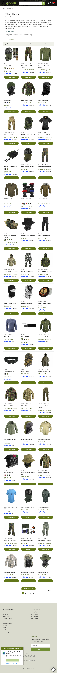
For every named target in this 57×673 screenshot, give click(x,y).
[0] (53, 3)
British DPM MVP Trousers (10, 540)
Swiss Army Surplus (25, 504)
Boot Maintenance (35, 616)
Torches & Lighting (35, 609)
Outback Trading (42, 132)
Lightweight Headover (9, 65)
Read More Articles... (35, 621)
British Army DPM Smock (10, 405)
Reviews (5, 625)
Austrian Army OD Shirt (43, 336)
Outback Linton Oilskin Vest (44, 134)
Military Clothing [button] (11, 31)
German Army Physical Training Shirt (11, 507)
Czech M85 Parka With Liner (44, 201)
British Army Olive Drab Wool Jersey (44, 66)
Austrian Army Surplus (43, 334)
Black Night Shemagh (43, 100)
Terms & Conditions (7, 621)
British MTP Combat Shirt (27, 405)
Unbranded (6, 98)
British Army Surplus (26, 63)
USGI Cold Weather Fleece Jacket (10, 440)
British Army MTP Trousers (10, 134)
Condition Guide (6, 616)
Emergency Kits (34, 614)
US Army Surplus (8, 437)
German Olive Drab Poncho (44, 371)
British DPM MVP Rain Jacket (45, 271)
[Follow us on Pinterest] (28, 656)
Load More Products (28, 588)
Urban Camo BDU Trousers (27, 271)
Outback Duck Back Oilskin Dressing (44, 304)
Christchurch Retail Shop (8, 609)
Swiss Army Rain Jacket (43, 507)
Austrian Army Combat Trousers (43, 406)
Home (4, 8)
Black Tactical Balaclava (10, 303)
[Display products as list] (51, 43)
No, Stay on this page (11, 663)
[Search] (43, 3)
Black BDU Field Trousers (44, 235)
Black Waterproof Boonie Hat (28, 235)
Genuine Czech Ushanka (26, 439)
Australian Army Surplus (44, 437)
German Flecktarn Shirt (43, 472)
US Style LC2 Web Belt (9, 371)
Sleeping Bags (34, 611)
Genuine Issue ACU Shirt (9, 572)
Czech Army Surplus (8, 198)
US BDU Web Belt (25, 336)
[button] (53, 669)
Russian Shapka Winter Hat (27, 572)
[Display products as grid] (49, 43)
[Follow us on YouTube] (31, 656)
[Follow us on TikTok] (34, 656)
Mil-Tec (5, 63)
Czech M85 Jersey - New (9, 201)
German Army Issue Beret (27, 201)
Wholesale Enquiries (7, 623)
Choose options (11, 77)
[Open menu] (3, 3)
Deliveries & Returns (7, 618)
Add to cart (45, 111)
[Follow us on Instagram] (26, 656)
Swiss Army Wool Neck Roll (27, 507)
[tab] (28, 31)
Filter (8, 43)
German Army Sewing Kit (27, 540)
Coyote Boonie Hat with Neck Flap (28, 473)
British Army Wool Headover (27, 166)
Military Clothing (10, 8)
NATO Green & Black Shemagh (28, 134)
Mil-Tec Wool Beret (8, 472)
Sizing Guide (5, 614)
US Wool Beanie (7, 100)
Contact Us (5, 611)
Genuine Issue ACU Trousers (44, 540)
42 (33, 593)
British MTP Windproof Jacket (11, 271)
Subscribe (40, 649)
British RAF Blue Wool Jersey (10, 336)
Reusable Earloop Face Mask (10, 166)
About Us (5, 627)
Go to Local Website (12, 660)
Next (49, 590)
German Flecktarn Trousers (44, 166)
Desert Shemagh (25, 371)
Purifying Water (34, 618)
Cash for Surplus (6, 632)
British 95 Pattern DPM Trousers (26, 66)
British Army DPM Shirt (26, 100)
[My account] (50, 3)
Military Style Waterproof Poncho (10, 236)
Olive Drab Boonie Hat (43, 572)
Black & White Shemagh (26, 303)
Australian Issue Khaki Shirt (44, 439)
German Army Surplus (43, 164)
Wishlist (5, 629)
